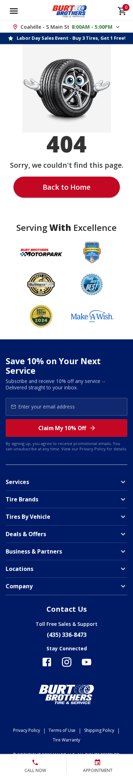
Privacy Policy (92, 448)
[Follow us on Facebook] (46, 662)
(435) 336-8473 (67, 635)
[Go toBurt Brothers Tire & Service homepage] (70, 11)
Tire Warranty (66, 740)
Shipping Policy (99, 730)
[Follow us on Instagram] (66, 662)
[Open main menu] (14, 11)
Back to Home (66, 187)
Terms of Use (62, 730)
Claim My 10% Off (62, 428)
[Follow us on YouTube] (86, 662)
